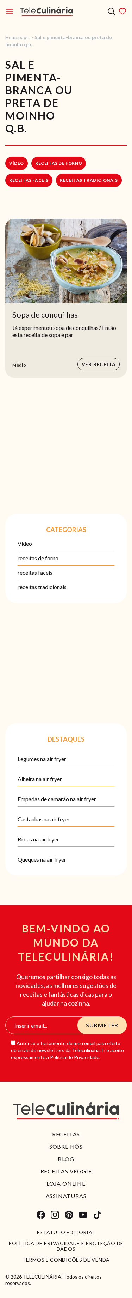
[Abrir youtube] (83, 1215)
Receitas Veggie (66, 1171)
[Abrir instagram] (55, 1215)
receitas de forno (58, 163)
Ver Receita (99, 364)
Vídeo (16, 163)
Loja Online (66, 1183)
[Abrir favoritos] (122, 11)
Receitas (66, 1134)
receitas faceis (29, 180)
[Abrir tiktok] (97, 1215)
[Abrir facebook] (41, 1215)
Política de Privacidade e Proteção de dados (66, 1246)
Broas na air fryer (38, 839)
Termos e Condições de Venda (66, 1260)
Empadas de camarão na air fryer (57, 799)
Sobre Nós (66, 1146)
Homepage (17, 37)
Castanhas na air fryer (44, 819)
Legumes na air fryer (42, 758)
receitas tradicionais (89, 180)
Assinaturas (66, 1196)
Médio (19, 365)
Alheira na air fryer (40, 778)
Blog (66, 1158)
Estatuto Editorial (66, 1232)
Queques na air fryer (42, 859)
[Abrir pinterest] (69, 1215)
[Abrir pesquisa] (111, 11)
